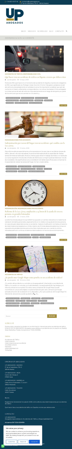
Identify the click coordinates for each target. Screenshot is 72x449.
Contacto (59, 31)
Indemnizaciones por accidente (17, 140)
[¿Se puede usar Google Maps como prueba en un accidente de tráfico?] (36, 259)
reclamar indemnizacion (21, 102)
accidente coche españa (27, 98)
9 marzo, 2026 (24, 148)
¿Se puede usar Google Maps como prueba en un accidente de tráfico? (33, 277)
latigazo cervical (25, 303)
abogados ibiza (10, 300)
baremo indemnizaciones (25, 166)
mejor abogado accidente (47, 303)
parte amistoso (48, 100)
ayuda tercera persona (24, 235)
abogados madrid (21, 300)
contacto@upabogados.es (30, 1)
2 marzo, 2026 (24, 216)
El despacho (42, 31)
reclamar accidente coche (27, 305)
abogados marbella (31, 300)
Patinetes (8, 346)
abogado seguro (36, 298)
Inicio (23, 31)
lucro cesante (48, 169)
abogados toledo (42, 300)
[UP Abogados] (14, 17)
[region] (23, 435)
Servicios (32, 31)
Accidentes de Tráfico (14, 74)
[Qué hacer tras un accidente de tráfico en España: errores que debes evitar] (36, 59)
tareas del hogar (23, 171)
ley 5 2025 (40, 169)
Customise (11, 442)
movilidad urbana (11, 345)
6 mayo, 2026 (24, 79)
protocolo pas (10, 102)
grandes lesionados (11, 237)
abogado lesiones (26, 298)
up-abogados (11, 79)
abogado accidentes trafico (13, 98)
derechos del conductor (41, 98)
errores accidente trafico (12, 100)
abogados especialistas (47, 298)
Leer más (63, 105)
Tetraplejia (8, 350)
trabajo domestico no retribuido (36, 171)
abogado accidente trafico (13, 298)
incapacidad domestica (39, 166)
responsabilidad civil (32, 74)
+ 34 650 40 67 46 (12, 1)
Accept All (34, 442)
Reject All (23, 442)
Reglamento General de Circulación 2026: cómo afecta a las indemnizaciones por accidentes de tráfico (36, 402)
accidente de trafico (11, 166)
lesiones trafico (39, 100)
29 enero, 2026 (24, 280)
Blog (51, 31)
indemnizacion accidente (27, 100)
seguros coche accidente (35, 102)
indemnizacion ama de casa (28, 169)
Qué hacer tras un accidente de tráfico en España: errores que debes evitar (35, 77)
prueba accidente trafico (12, 305)
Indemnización (11, 208)
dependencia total (51, 235)
